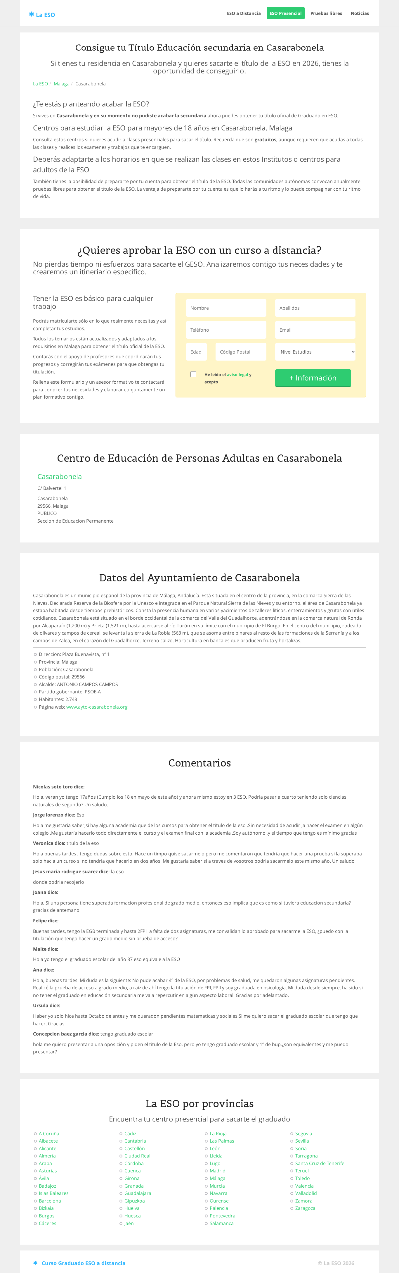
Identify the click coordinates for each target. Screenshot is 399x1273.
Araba (45, 1163)
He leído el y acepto (227, 378)
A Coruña (49, 1133)
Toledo (302, 1178)
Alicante (47, 1148)
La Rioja (218, 1133)
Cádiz (130, 1133)
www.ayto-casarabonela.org (97, 707)
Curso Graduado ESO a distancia (84, 1263)
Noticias (360, 13)
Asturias (48, 1170)
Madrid (217, 1170)
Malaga (62, 83)
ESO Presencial (286, 13)
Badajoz (47, 1186)
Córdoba (134, 1163)
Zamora (304, 1201)
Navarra (219, 1193)
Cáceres (47, 1223)
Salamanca (222, 1223)
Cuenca (132, 1170)
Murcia (217, 1186)
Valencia (304, 1186)
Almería (47, 1156)
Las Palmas (222, 1141)
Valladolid (306, 1193)
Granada (134, 1186)
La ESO (45, 15)
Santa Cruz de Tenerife (319, 1163)
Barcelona (50, 1201)
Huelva (132, 1208)
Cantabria (135, 1141)
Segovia (303, 1133)
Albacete (48, 1141)
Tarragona (306, 1156)
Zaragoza (305, 1208)
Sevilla (302, 1141)
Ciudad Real (137, 1156)
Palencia (219, 1208)
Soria (301, 1148)
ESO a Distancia (244, 13)
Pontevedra (222, 1215)
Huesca (132, 1215)
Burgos (47, 1215)
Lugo (215, 1163)
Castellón (134, 1148)
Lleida (216, 1156)
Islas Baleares (54, 1193)
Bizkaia (46, 1208)
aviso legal (237, 374)
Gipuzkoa (134, 1201)
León (215, 1148)
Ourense (219, 1201)
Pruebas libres (326, 13)
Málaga (217, 1178)
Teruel (302, 1170)
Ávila (44, 1178)
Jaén (129, 1223)
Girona (132, 1178)
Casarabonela (59, 476)
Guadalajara (137, 1193)
